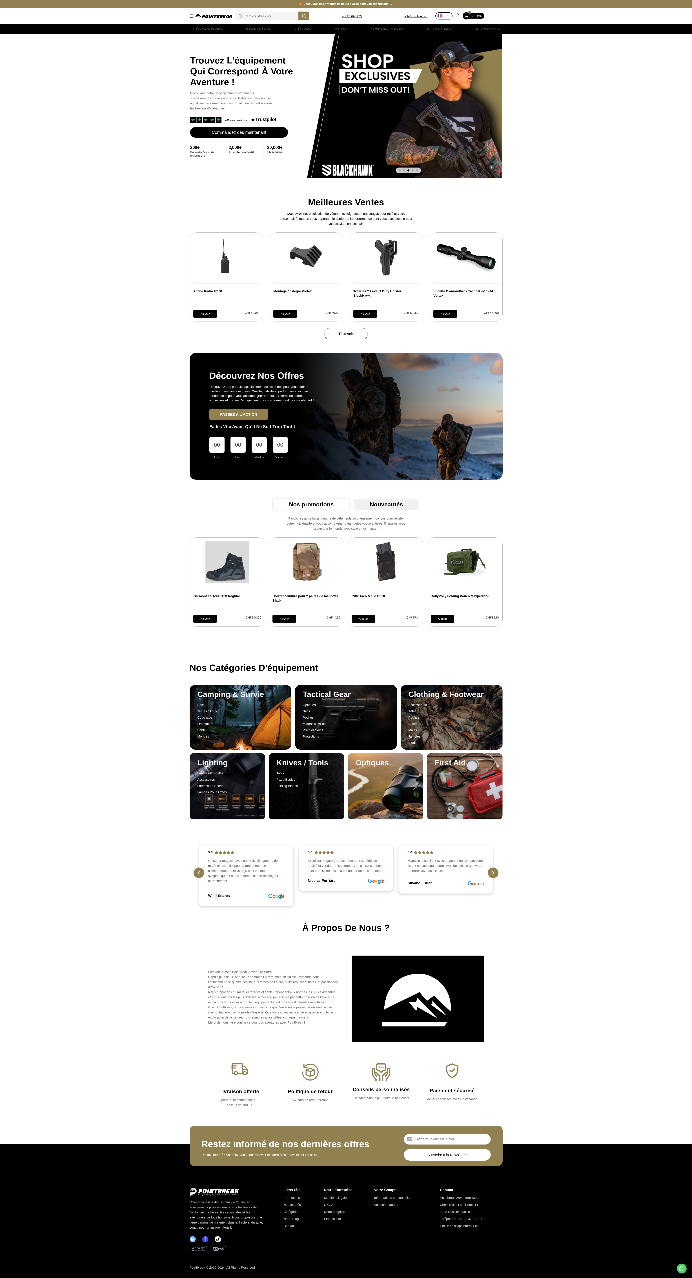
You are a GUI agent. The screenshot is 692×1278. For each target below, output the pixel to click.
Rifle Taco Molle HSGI (368, 596)
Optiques (372, 762)
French (445, 16)
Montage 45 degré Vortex (292, 291)
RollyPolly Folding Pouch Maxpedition (460, 596)
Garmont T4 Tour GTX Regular (216, 596)
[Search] (238, 16)
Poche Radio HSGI (207, 291)
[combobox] (269, 16)
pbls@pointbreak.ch (415, 16)
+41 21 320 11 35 (352, 16)
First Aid (450, 762)
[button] (400, 170)
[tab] (311, 504)
